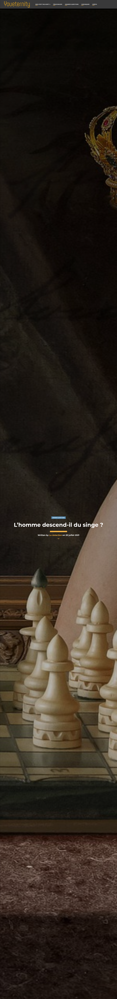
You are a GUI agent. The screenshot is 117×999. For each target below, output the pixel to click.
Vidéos (94, 4)
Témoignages (57, 4)
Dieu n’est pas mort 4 (42, 4)
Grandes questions (72, 4)
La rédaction (55, 535)
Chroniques (85, 4)
